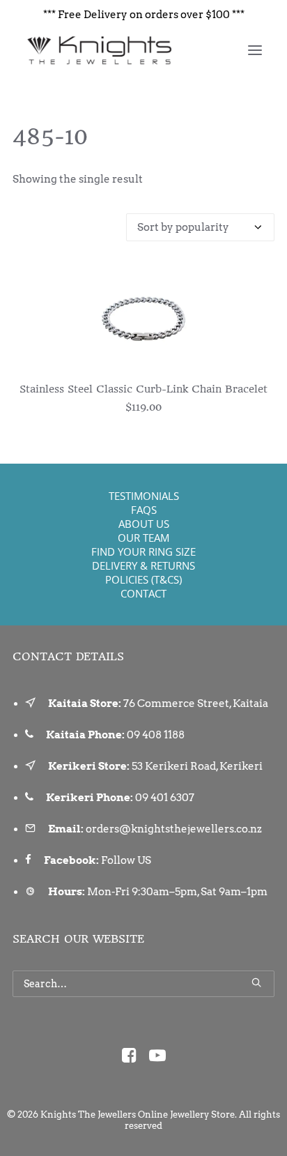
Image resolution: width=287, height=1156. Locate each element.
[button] (255, 50)
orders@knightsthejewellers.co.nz (174, 829)
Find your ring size (143, 551)
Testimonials (144, 496)
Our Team (143, 538)
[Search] (143, 984)
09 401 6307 (164, 797)
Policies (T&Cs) (143, 579)
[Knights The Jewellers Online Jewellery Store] (98, 50)
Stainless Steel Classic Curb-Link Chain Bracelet (143, 389)
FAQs (144, 510)
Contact (143, 593)
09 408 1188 (156, 735)
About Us (143, 524)
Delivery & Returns (143, 565)
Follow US (126, 860)
